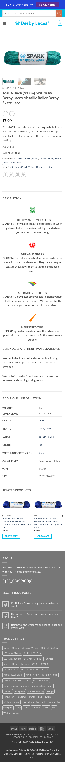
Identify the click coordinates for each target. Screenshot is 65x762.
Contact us (51, 734)
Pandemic (21, 696)
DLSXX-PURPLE (50, 675)
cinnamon (24, 664)
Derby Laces (19, 88)
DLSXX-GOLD (32, 675)
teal (51, 167)
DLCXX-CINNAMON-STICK (34, 669)
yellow (16, 713)
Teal (41, 444)
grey (50, 686)
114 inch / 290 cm (33, 653)
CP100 (44, 664)
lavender (8, 691)
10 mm (15, 648)
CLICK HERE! (47, 4)
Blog (27, 734)
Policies (33, 737)
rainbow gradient (12, 702)
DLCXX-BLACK (11, 669)
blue (18, 167)
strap (18, 707)
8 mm (41, 452)
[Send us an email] (23, 581)
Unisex (42, 420)
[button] (4, 23)
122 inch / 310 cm (12, 658)
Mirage (50, 691)
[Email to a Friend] (17, 174)
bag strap (49, 658)
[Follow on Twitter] (17, 581)
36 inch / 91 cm (27, 167)
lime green (20, 691)
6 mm (6, 648)
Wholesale (46, 737)
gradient (25, 686)
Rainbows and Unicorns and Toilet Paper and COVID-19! (36, 626)
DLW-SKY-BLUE (41, 680)
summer (36, 707)
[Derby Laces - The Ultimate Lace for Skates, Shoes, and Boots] (32, 23)
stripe (26, 707)
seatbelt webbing (31, 702)
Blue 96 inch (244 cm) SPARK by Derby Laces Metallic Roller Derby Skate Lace (48, 523)
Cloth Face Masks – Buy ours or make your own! (35, 604)
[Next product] (5, 113)
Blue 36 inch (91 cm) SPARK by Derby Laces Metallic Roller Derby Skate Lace (16, 523)
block (14, 664)
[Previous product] (11, 113)
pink (40, 696)
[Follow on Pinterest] (29, 581)
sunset (46, 707)
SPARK (11, 167)
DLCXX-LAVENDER (13, 675)
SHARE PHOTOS (14, 734)
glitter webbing (11, 686)
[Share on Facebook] (5, 174)
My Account (19, 737)
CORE (35, 664)
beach (6, 664)
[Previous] (8, 57)
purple (48, 696)
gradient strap (38, 686)
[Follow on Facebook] (5, 581)
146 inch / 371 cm (33, 658)
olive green (9, 696)
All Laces (18, 158)
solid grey (8, 707)
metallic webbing (36, 691)
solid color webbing (51, 702)
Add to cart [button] (11, 536)
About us (37, 734)
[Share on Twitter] (11, 174)
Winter (7, 713)
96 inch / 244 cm (30, 648)
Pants (32, 696)
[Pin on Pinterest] (23, 174)
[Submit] (59, 13)
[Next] (57, 57)
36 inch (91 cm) (31, 158)
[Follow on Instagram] (11, 581)
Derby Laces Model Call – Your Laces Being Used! (35, 615)
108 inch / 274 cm (12, 653)
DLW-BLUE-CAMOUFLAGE (17, 680)
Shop (5, 88)
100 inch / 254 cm (49, 648)
